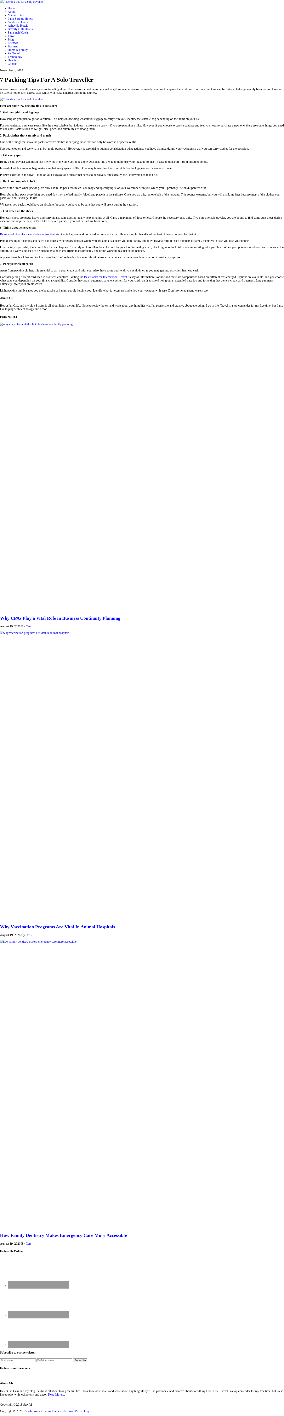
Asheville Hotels (18, 25)
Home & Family (18, 49)
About (11, 11)
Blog (11, 39)
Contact (12, 63)
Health (12, 60)
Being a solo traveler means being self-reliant (27, 234)
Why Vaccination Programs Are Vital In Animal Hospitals (57, 926)
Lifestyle (13, 43)
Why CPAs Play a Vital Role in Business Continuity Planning (60, 618)
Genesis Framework (53, 1411)
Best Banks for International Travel (105, 277)
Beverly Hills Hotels (20, 29)
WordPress (75, 1411)
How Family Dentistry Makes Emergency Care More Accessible (63, 1235)
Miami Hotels (16, 15)
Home (11, 8)
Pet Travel (14, 53)
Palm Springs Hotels (20, 18)
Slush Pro (31, 1411)
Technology (15, 56)
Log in (88, 1411)
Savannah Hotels (18, 32)
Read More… (56, 1394)
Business (13, 46)
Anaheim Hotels (18, 22)
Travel (11, 36)
